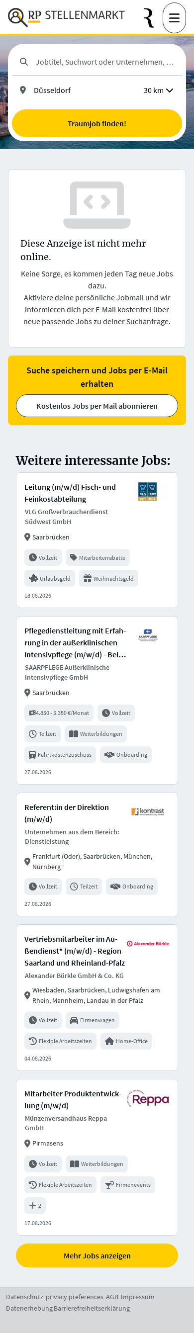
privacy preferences (74, 1296)
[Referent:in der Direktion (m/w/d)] (97, 854)
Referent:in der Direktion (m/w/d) (66, 813)
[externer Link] (153, 18)
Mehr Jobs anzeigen (97, 1255)
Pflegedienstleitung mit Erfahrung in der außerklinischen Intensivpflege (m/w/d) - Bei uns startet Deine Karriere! (75, 642)
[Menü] (174, 17)
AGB (112, 1296)
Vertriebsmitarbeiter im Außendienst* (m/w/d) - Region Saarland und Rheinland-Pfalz (74, 951)
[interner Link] (66, 18)
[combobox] (105, 62)
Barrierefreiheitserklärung (92, 1308)
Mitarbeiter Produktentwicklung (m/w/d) (72, 1099)
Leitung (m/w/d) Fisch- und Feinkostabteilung (70, 493)
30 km (154, 90)
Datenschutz (24, 1296)
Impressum (138, 1296)
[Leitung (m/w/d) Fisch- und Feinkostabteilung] (97, 540)
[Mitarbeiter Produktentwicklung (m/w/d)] (97, 1157)
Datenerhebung (29, 1308)
